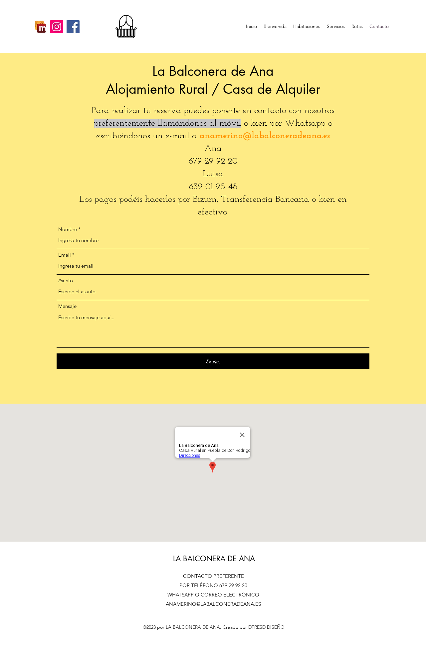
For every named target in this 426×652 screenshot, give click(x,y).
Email (64, 254)
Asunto (65, 280)
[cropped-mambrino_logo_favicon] (40, 26)
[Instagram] (56, 26)
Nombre (67, 229)
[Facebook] (73, 26)
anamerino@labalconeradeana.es (265, 136)
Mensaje (67, 306)
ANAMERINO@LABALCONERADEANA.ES (213, 604)
